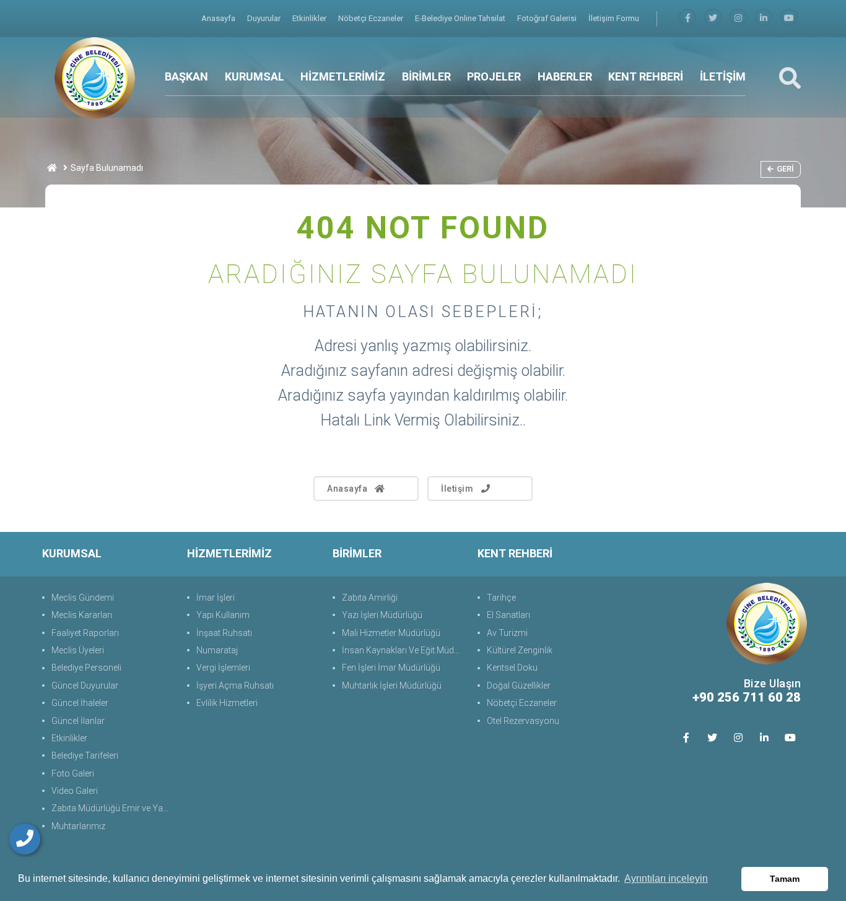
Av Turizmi (507, 633)
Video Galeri (74, 791)
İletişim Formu (613, 18)
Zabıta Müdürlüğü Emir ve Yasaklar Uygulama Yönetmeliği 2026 (113, 808)
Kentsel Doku (512, 667)
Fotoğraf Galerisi (547, 18)
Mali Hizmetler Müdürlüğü (391, 633)
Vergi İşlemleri (223, 667)
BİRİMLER (426, 76)
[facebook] (687, 18)
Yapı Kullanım (223, 615)
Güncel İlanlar (78, 721)
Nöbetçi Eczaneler (371, 18)
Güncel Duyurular (84, 685)
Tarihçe (501, 598)
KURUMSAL (254, 76)
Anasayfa (219, 18)
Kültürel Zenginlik (519, 650)
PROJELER (494, 76)
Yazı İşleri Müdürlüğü (382, 615)
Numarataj (217, 650)
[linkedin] (763, 18)
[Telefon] (24, 839)
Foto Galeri (72, 773)
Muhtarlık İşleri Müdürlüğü (392, 685)
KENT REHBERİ (645, 76)
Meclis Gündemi (82, 598)
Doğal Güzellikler (519, 685)
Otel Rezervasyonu (523, 721)
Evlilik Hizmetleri (227, 703)
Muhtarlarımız (78, 826)
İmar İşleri (215, 598)
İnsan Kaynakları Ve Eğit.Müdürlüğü (403, 650)
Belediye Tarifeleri (84, 755)
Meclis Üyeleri (77, 650)
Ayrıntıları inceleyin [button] (666, 878)
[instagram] (738, 18)
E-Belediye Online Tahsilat (461, 18)
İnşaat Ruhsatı (224, 633)
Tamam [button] (785, 879)
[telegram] (713, 18)
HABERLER (565, 76)
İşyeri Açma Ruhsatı (235, 685)
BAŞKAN (186, 76)
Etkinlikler (310, 18)
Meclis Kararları (81, 615)
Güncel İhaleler (79, 703)
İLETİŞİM (723, 76)
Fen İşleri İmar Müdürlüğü (391, 667)
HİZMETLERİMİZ (342, 76)
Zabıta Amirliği (370, 598)
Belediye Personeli (86, 667)
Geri (785, 168)
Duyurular (264, 18)
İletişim (457, 489)
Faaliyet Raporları (85, 633)
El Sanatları (508, 615)
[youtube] (789, 18)
